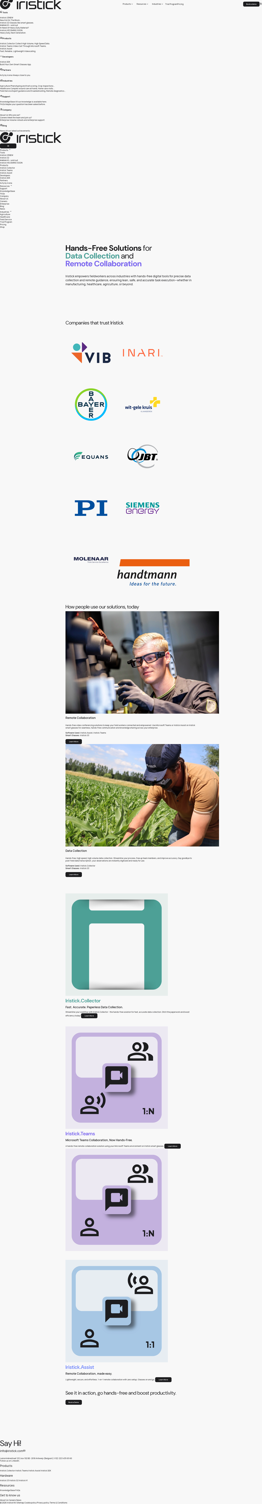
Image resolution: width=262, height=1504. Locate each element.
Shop (2, 227)
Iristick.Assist (86, 732)
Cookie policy (30, 1502)
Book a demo (251, 4)
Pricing (180, 4)
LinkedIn (15, 1460)
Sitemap (20, 1502)
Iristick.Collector (87, 865)
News (18, 1500)
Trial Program (171, 4)
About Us (4, 1500)
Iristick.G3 (84, 735)
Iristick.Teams (99, 732)
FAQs (17, 1490)
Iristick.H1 (23, 1480)
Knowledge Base (7, 1490)
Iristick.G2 (14, 1480)
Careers (12, 1500)
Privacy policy (43, 1502)
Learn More (73, 741)
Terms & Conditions (58, 1502)
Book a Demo (73, 1402)
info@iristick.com (11, 1451)
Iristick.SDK (46, 1470)
